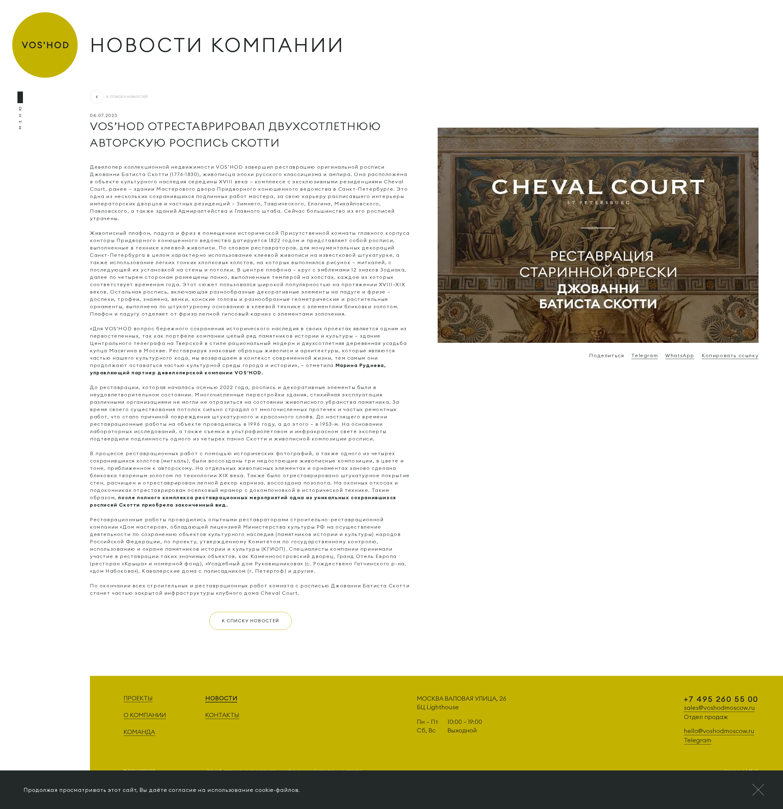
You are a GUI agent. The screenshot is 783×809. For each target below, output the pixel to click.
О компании (145, 715)
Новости (221, 698)
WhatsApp (679, 355)
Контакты (222, 715)
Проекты (138, 698)
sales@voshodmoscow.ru (719, 707)
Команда (139, 732)
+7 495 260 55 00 (721, 699)
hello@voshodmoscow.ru (719, 731)
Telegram (644, 355)
